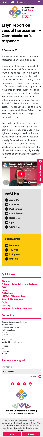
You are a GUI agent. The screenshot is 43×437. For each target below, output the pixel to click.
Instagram (14, 254)
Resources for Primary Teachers (17, 309)
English (5, 302)
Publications (15, 209)
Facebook (14, 245)
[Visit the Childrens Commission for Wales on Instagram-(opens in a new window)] (24, 384)
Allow (12, 434)
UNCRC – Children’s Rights (14, 296)
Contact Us (14, 227)
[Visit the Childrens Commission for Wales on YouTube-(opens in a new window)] (18, 384)
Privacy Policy (36, 423)
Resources (14, 218)
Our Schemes (16, 213)
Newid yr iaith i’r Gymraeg (14, 2)
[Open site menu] (39, 2)
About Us (14, 200)
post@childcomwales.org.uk (12, 342)
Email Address (7, 367)
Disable (31, 434)
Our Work (14, 204)
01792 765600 (7, 340)
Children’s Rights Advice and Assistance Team (20, 285)
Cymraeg (6, 305)
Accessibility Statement (12, 299)
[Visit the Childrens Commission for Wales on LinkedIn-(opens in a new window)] (30, 384)
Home (4, 290)
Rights (12, 222)
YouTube (13, 250)
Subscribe (33, 377)
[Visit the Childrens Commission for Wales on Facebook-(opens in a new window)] (12, 384)
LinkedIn (13, 259)
